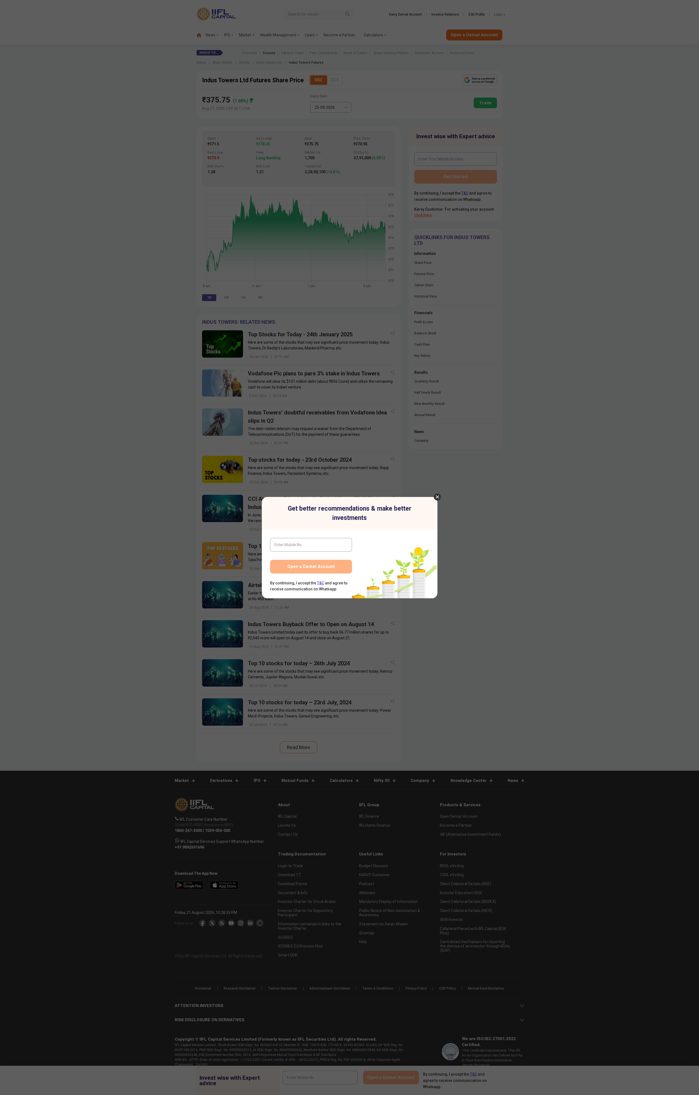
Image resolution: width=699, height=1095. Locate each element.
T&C (320, 583)
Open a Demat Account (311, 566)
